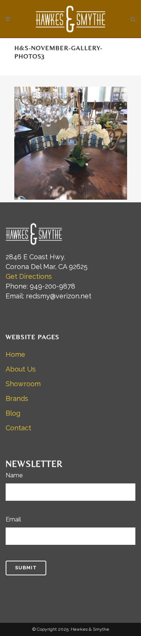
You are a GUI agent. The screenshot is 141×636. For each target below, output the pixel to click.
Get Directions (29, 276)
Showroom (23, 384)
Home (15, 354)
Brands (17, 398)
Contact (18, 428)
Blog (13, 413)
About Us (21, 369)
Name (14, 475)
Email (13, 519)
